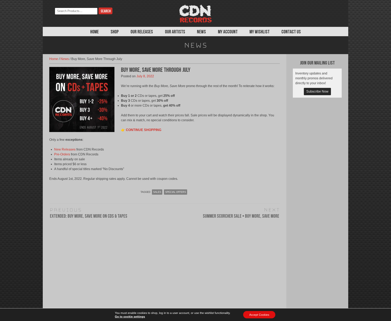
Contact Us (291, 32)
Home (94, 32)
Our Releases (142, 32)
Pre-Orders (62, 154)
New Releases (65, 149)
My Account (228, 32)
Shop (115, 32)
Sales (157, 192)
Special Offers (175, 192)
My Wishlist (259, 32)
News (201, 32)
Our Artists (175, 32)
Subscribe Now (317, 91)
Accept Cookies (259, 314)
